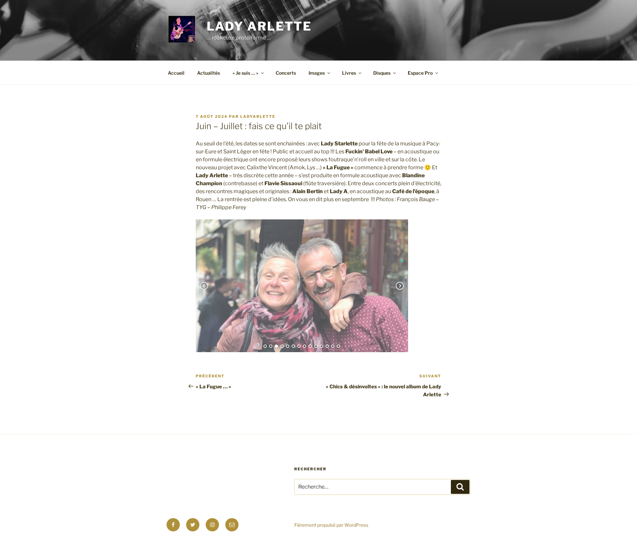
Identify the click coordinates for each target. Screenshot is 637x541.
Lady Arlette (259, 26)
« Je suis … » (245, 73)
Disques (381, 73)
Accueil (176, 73)
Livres (349, 73)
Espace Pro (420, 73)
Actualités (208, 73)
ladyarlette (257, 116)
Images (317, 73)
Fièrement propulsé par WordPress (331, 525)
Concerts (286, 73)
